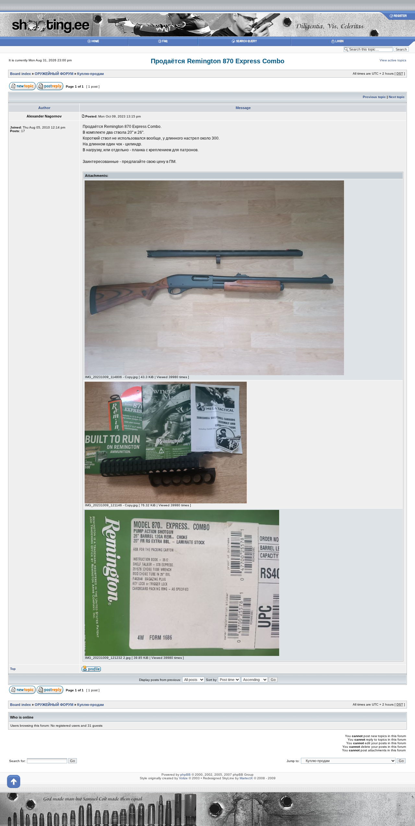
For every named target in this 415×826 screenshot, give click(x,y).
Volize (183, 778)
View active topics (393, 60)
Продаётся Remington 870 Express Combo (217, 61)
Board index (20, 74)
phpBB (185, 774)
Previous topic (374, 97)
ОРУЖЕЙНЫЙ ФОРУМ (54, 74)
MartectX (246, 778)
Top (13, 669)
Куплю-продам (90, 74)
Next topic (397, 97)
